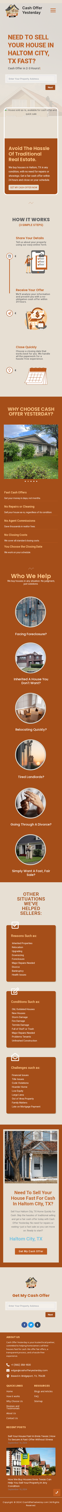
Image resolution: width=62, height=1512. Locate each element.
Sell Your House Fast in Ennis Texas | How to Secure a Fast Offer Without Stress (31, 1437)
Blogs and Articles (43, 1391)
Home (9, 1391)
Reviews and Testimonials (13, 1407)
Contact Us (12, 1418)
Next (50, 87)
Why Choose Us (14, 1401)
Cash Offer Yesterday (32, 10)
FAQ (36, 1396)
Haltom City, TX (26, 1239)
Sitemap (38, 1401)
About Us (11, 1413)
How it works (13, 1396)
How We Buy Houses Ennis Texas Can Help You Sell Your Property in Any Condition (29, 1483)
